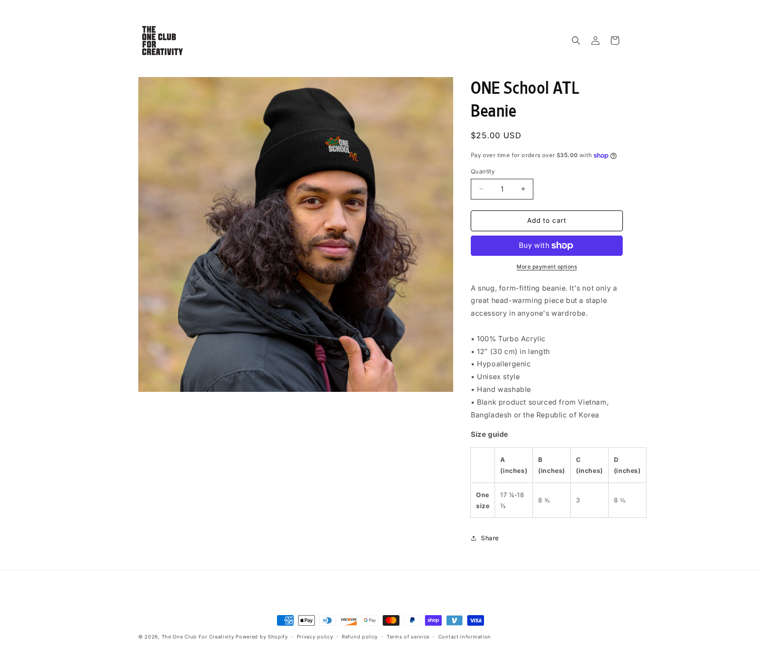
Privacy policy (315, 637)
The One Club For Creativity (198, 637)
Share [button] (490, 538)
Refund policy (360, 637)
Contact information (464, 637)
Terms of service (408, 637)
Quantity (483, 171)
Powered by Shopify (262, 637)
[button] (576, 40)
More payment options (547, 266)
